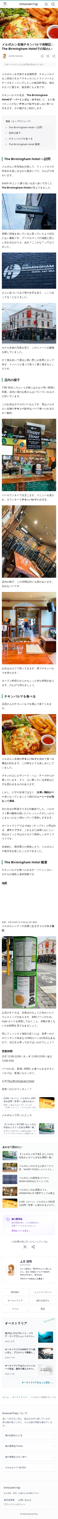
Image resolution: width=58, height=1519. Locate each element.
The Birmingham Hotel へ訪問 (25, 127)
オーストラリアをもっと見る (37, 1382)
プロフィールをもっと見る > (32, 1278)
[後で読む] (42, 56)
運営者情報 (9, 1499)
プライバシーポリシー (14, 1504)
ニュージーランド (43, 1292)
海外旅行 (15, 1292)
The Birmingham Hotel (20, 1081)
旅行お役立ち (42, 1300)
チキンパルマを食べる (21, 138)
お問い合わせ (24, 1499)
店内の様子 (15, 132)
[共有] (54, 56)
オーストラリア (15, 1300)
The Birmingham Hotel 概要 (24, 144)
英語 (43, 1308)
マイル (15, 1308)
